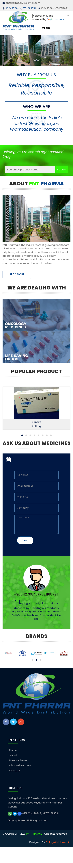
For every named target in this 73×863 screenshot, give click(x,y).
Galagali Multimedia (57, 842)
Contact (14, 770)
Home (13, 750)
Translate (58, 19)
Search (61, 169)
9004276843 (13, 8)
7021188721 (29, 8)
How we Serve (18, 760)
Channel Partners (20, 765)
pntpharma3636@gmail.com (30, 820)
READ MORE (17, 274)
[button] (22, 435)
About (13, 755)
